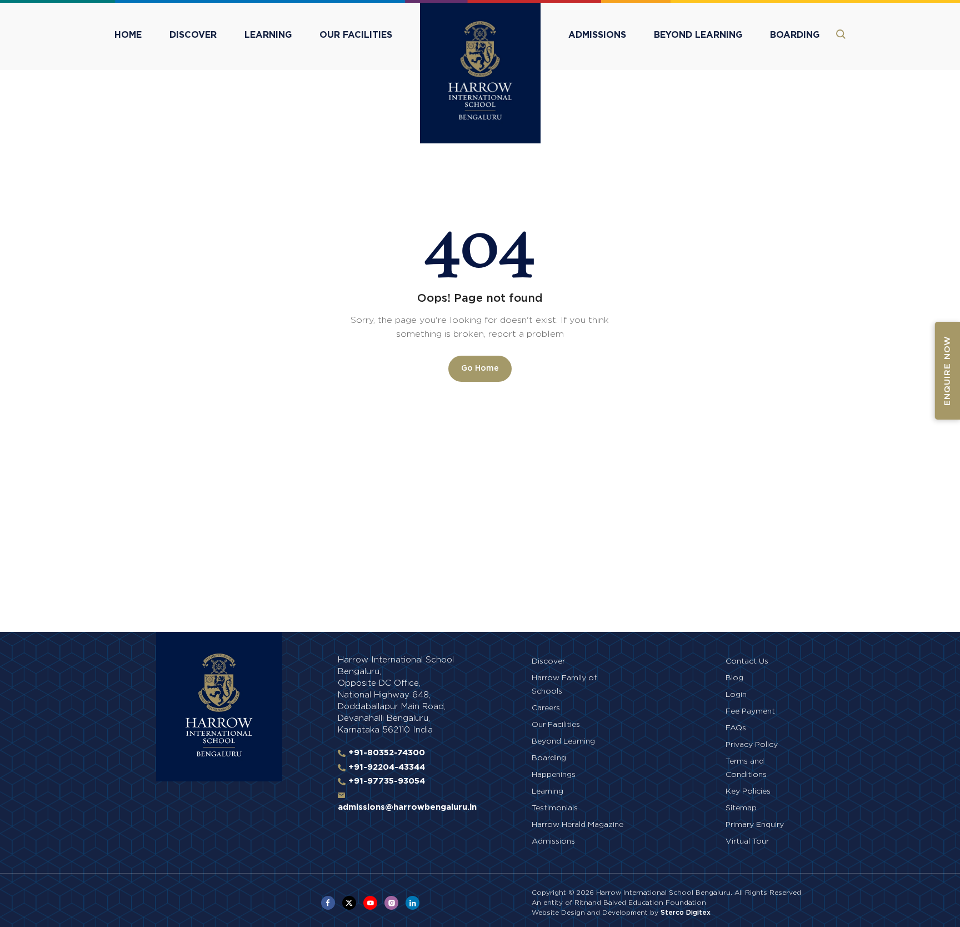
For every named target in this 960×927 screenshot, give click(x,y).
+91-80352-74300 (385, 753)
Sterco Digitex (686, 912)
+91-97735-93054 (385, 781)
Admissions (553, 841)
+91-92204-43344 (385, 767)
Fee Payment (750, 711)
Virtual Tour (747, 841)
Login (736, 695)
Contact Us (747, 661)
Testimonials (555, 808)
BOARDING (794, 35)
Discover (548, 661)
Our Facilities (556, 725)
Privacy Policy (752, 745)
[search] (841, 34)
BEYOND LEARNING (698, 35)
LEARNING (268, 35)
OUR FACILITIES (355, 35)
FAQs (736, 728)
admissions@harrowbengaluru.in (407, 807)
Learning (547, 791)
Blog (734, 678)
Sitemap (741, 808)
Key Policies (748, 791)
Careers (546, 708)
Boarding (549, 758)
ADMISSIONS (597, 35)
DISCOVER (193, 35)
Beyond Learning (563, 741)
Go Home (480, 368)
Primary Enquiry (755, 825)
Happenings (554, 775)
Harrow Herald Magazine (577, 825)
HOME (128, 35)
